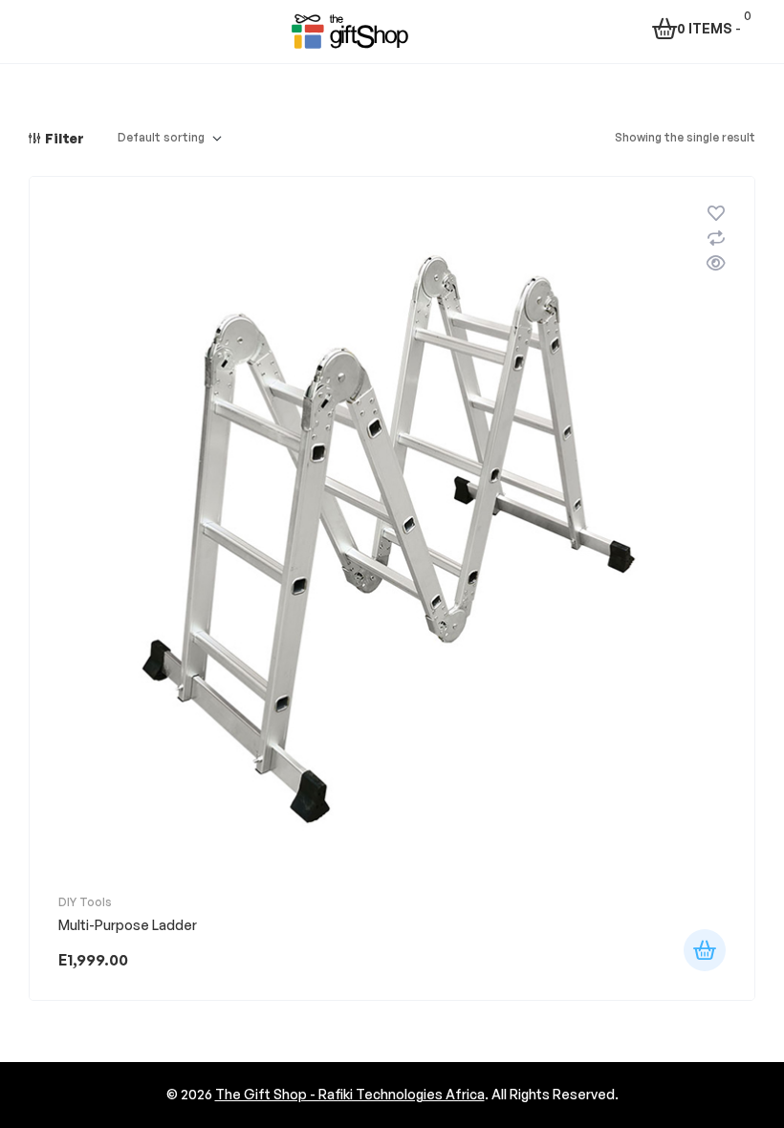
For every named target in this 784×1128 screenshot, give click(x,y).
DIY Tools (85, 902)
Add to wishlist (716, 213)
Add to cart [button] (705, 950)
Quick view (716, 263)
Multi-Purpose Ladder (127, 925)
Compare (716, 238)
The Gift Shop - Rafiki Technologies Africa (350, 1094)
